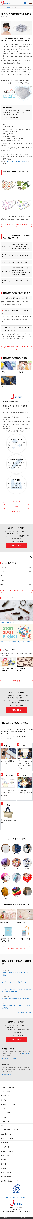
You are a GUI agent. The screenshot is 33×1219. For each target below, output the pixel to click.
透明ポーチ (4, 922)
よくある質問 (25, 1053)
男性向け (4, 372)
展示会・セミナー (6, 1172)
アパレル (4, 387)
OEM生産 (4, 1125)
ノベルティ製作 (5, 1121)
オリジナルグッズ (10, 7)
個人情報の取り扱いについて (9, 1181)
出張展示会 (4, 1143)
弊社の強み (16, 501)
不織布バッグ (21, 922)
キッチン (3, 580)
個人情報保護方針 (6, 1177)
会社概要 (3, 1160)
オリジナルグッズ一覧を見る (16, 948)
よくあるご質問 (5, 1113)
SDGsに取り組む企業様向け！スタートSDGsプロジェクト (15, 643)
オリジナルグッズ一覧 (16, 591)
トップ (2, 7)
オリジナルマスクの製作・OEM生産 (17, 161)
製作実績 (3, 1100)
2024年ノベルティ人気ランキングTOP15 (14, 982)
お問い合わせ (16, 545)
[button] (31, 557)
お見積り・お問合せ (10, 1059)
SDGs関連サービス (6, 1134)
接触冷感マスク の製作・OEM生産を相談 (16, 225)
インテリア (3, 576)
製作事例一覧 (16, 681)
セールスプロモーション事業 (9, 1130)
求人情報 (3, 1168)
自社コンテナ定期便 (7, 1138)
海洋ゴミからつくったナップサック (7, 940)
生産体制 (16, 506)
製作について (16, 512)
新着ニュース (5, 1155)
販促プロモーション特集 (8, 1104)
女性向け (20, 372)
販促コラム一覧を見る (24, 1012)
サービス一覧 (5, 1147)
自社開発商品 (5, 1096)
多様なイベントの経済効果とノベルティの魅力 (15, 998)
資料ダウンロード (9, 1075)
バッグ (2, 572)
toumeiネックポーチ (24, 939)
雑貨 (1, 584)
